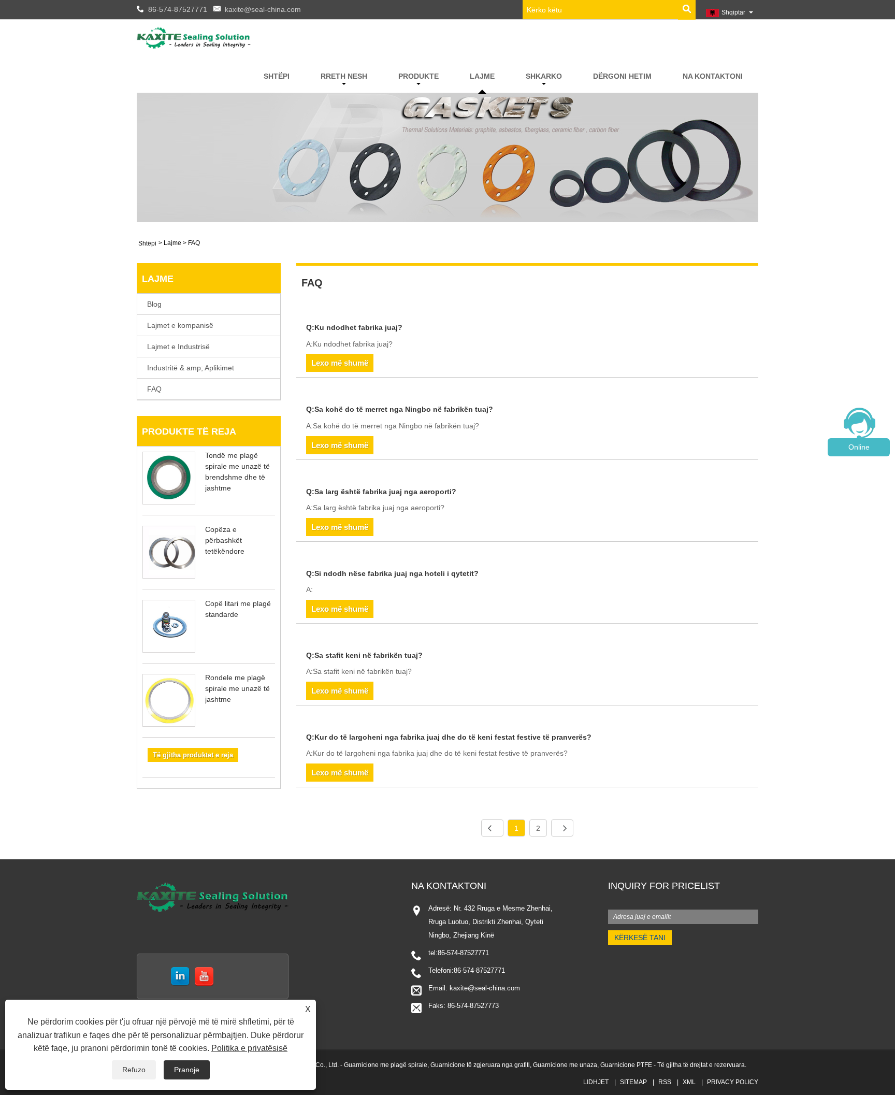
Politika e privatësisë (249, 1048)
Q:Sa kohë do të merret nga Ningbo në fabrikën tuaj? (399, 409)
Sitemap (633, 1082)
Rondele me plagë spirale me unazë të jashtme (237, 688)
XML (689, 1082)
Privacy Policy (732, 1082)
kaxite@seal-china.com (263, 9)
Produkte (418, 76)
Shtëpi (277, 76)
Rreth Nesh (344, 76)
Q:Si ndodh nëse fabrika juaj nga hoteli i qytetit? (392, 573)
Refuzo (134, 1069)
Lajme (482, 76)
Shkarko (544, 76)
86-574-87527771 (177, 9)
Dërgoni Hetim (622, 76)
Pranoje (186, 1069)
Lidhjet (596, 1082)
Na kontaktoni (713, 76)
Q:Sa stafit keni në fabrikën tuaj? (364, 655)
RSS (664, 1082)
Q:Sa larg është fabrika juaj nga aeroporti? (381, 491)
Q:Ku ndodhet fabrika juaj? (354, 327)
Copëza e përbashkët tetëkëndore (224, 540)
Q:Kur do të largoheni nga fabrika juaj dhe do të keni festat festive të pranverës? (448, 737)
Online (859, 447)
